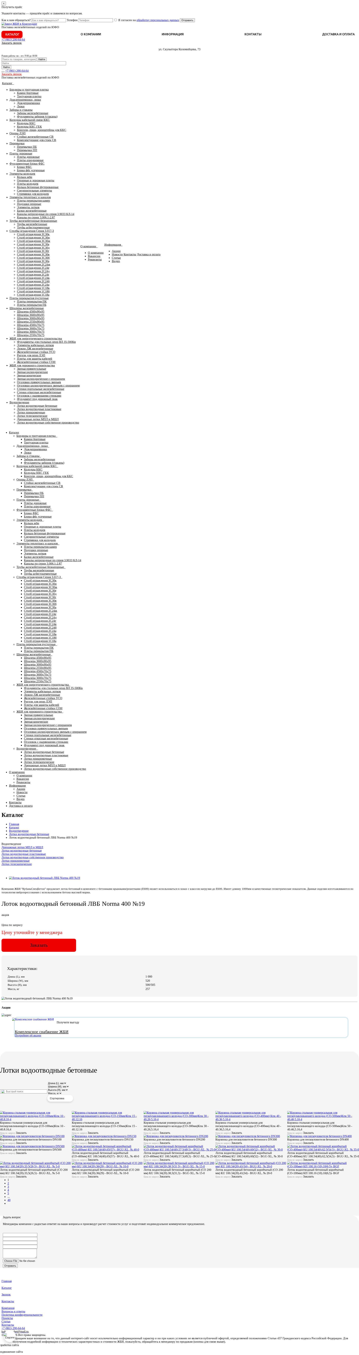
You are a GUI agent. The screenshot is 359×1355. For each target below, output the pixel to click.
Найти (41, 59)
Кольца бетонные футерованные (38, 187)
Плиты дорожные (21, 153)
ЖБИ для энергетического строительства (36, 338)
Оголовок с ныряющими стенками (39, 395)
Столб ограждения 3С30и (33, 237)
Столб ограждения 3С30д (33, 247)
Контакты (253, 34)
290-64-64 (13, 39)
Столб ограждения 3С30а (33, 261)
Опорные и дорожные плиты (35, 180)
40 (8, 1200)
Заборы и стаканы (21, 109)
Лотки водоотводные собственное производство (48, 422)
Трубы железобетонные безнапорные (33, 220)
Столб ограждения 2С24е (33, 267)
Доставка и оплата (338, 34)
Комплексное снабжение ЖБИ (41, 1031)
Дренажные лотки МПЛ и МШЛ (38, 419)
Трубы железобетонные (32, 224)
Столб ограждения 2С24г (33, 274)
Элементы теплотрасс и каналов (30, 197)
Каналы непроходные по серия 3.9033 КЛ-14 (45, 214)
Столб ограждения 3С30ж (33, 241)
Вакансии (94, 256)
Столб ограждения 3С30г (33, 251)
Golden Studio (32, 1351)
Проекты (7, 1318)
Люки (20, 106)
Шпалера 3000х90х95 (30, 318)
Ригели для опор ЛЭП (31, 355)
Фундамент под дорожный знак (37, 399)
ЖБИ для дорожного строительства (32, 365)
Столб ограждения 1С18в (33, 288)
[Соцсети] (10, 1336)
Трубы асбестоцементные (33, 227)
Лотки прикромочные (31, 412)
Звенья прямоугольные (31, 368)
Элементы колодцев (22, 173)
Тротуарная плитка (29, 96)
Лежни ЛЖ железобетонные (35, 348)
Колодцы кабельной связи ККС (30, 119)
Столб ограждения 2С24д (33, 271)
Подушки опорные (29, 204)
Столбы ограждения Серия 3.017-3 (32, 230)
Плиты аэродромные (30, 160)
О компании (91, 34)
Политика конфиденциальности (21, 1314)
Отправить (187, 20)
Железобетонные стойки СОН (36, 362)
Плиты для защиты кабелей (34, 358)
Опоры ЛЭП (18, 133)
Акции (116, 251)
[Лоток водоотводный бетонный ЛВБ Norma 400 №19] (44, 877)
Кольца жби (24, 177)
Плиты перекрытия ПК (32, 301)
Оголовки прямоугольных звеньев (39, 382)
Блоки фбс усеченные (31, 170)
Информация (173, 34)
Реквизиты (95, 259)
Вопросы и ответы (13, 1311)
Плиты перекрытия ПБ (31, 304)
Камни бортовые (28, 93)
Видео (116, 261)
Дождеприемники (28, 103)
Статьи (116, 257)
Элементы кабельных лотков (35, 345)
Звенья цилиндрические (32, 372)
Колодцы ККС (26, 123)
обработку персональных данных (157, 20)
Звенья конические (29, 375)
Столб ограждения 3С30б (33, 257)
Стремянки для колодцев (33, 193)
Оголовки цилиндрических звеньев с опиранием (48, 385)
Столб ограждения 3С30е (33, 244)
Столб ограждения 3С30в (33, 254)
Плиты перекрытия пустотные (29, 298)
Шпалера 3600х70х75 (30, 328)
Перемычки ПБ (27, 146)
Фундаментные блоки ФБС (27, 163)
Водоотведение (19, 402)
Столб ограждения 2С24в (33, 278)
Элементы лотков (28, 207)
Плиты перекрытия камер (33, 200)
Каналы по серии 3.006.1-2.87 (36, 217)
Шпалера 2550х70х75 (30, 335)
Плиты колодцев (27, 183)
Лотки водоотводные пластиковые (39, 409)
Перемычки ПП (27, 150)
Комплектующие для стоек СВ (36, 140)
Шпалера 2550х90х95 (30, 321)
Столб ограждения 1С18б (33, 291)
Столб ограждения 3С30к (33, 234)
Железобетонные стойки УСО (36, 352)
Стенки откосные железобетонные (39, 392)
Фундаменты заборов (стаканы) (37, 116)
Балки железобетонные (32, 210)
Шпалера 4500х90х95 (30, 311)
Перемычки (17, 143)
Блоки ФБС (24, 167)
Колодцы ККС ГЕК (29, 126)
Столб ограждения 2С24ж (33, 264)
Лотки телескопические (32, 415)
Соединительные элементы (34, 190)
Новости (117, 254)
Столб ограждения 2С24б (33, 281)
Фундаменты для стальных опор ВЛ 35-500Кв (46, 341)
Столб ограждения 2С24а (33, 284)
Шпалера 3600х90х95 (30, 315)
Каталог (12, 34)
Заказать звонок (11, 42)
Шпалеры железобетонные (27, 308)
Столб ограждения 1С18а (33, 294)
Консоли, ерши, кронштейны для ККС (41, 130)
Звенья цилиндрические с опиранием (41, 378)
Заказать (39, 945)
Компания (7, 1308)
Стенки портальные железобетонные (40, 389)
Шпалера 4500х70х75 (30, 325)
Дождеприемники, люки (25, 99)
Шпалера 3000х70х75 (30, 331)
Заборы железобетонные (32, 113)
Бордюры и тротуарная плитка (29, 89)
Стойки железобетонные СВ (35, 136)
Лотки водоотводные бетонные (37, 405)
